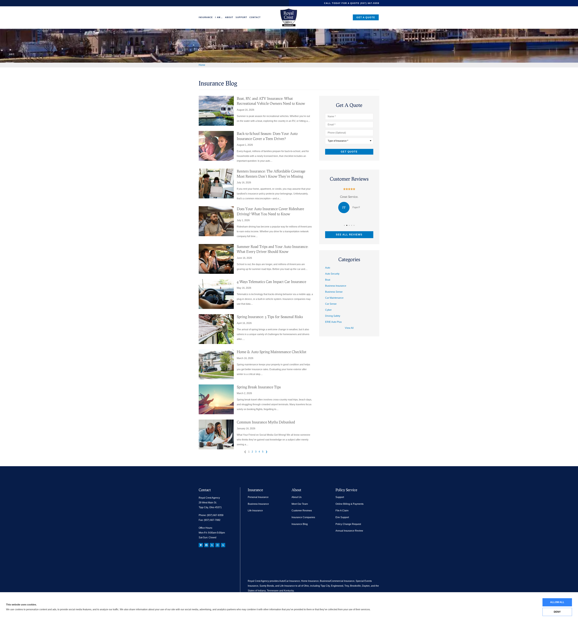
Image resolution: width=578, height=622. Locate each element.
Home (202, 65)
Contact (255, 17)
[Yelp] (223, 545)
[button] (344, 225)
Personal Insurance (258, 497)
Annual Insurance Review (349, 530)
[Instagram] (217, 545)
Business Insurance (258, 504)
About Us (296, 497)
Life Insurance (255, 510)
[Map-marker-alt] (201, 545)
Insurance (206, 17)
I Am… (219, 17)
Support (241, 17)
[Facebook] (206, 545)
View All (349, 328)
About (229, 17)
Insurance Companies (303, 517)
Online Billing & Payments (350, 504)
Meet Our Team (300, 504)
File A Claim (342, 510)
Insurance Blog (300, 524)
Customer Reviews (302, 510)
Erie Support (342, 517)
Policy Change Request (348, 524)
